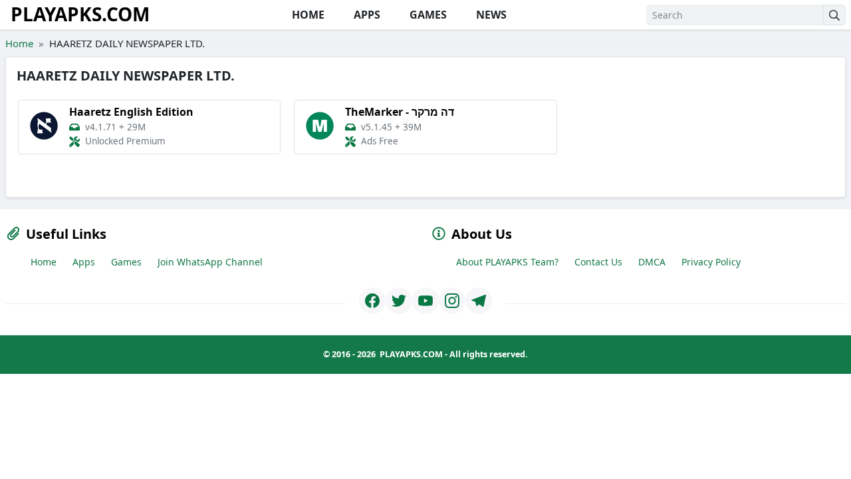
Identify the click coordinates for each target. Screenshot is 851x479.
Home (19, 43)
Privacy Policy (711, 261)
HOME (306, 14)
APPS (365, 14)
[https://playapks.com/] (372, 300)
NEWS (490, 14)
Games (126, 261)
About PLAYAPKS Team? (507, 261)
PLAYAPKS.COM (80, 14)
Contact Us (598, 261)
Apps (83, 261)
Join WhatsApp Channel (210, 261)
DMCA (652, 261)
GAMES (427, 14)
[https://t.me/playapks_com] (478, 300)
